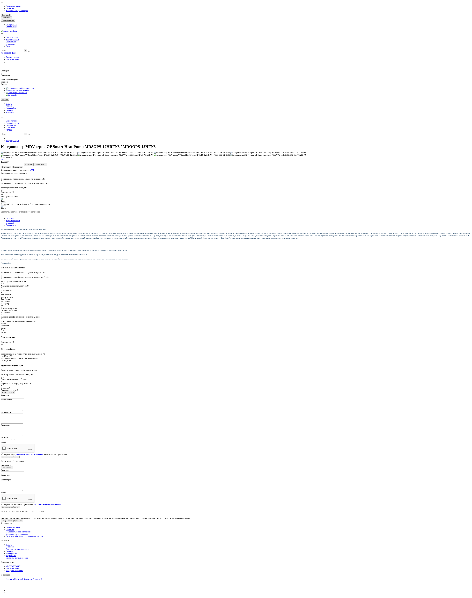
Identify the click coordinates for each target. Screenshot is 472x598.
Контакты (10, 112)
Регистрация (11, 27)
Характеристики (13, 221)
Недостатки (6, 412)
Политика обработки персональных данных (24, 536)
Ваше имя (5, 395)
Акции (9, 106)
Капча (3, 442)
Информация (6, 523)
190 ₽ (32, 170)
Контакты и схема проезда (17, 558)
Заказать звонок (12, 57)
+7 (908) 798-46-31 (8, 53)
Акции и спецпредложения (17, 549)
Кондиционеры (12, 39)
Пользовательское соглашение (18, 532)
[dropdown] (2, 2)
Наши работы (11, 108)
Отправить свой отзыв (10, 457)
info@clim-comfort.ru (14, 571)
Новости (9, 110)
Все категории (12, 37)
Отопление (10, 44)
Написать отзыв (8, 393)
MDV (3, 159)
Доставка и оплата (13, 6)
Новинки (10, 547)
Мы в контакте (12, 59)
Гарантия (10, 8)
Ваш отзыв (5, 425)
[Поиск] (29, 51)
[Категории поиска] (2, 33)
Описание (10, 218)
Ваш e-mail (5, 475)
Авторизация (11, 24)
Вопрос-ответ (11, 225)
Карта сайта (11, 556)
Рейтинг (4, 438)
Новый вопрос (7, 468)
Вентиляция (11, 42)
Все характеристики (9, 197)
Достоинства (6, 400)
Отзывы (10, 223)
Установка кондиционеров (17, 11)
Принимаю (18, 521)
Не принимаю (7, 521)
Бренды (9, 104)
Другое (9, 46)
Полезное (5, 540)
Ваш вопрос (6, 480)
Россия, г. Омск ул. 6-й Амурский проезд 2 (24, 579)
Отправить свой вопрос (10, 507)
